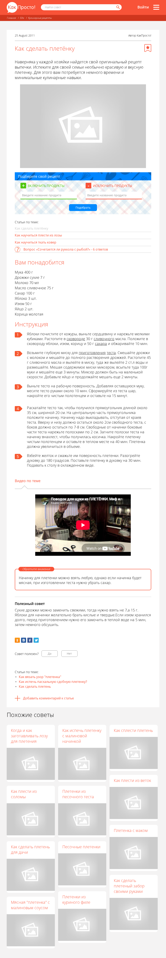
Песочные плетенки (81, 846)
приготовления (92, 352)
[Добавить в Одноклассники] (17, 640)
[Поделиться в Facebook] (29, 640)
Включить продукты (46, 186)
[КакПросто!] (21, 7)
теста (111, 352)
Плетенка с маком (131, 830)
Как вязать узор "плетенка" (40, 677)
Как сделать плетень (35, 686)
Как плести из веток (132, 780)
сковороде (76, 338)
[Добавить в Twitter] (36, 640)
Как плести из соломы (24, 794)
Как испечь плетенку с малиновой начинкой (81, 736)
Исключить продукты (112, 186)
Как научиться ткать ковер (35, 242)
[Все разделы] (156, 7)
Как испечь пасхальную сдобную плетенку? (53, 681)
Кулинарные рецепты (40, 18)
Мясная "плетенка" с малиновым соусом (30, 904)
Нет (69, 653)
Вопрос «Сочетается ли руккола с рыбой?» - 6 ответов (65, 249)
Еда (22, 18)
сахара (101, 343)
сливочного (104, 338)
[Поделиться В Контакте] (23, 640)
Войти (143, 7)
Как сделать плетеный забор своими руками (129, 886)
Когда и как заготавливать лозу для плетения (29, 736)
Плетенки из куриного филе (76, 899)
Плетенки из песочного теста (78, 794)
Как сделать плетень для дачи (30, 849)
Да (49, 653)
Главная (11, 18)
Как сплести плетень (133, 730)
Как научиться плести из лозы (38, 235)
